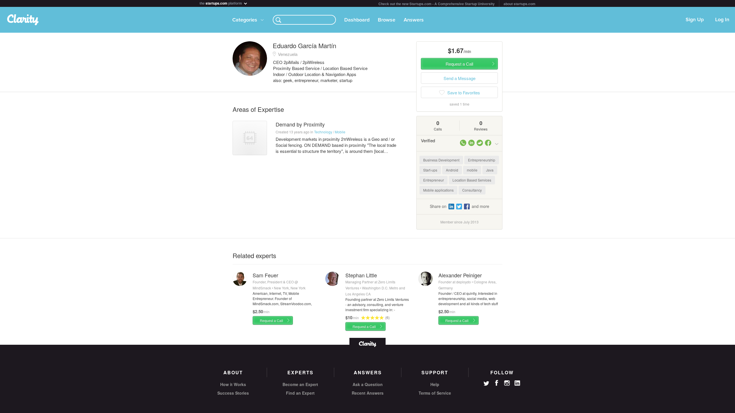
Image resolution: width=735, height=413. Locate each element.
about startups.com (519, 3)
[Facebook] (497, 383)
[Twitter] (486, 384)
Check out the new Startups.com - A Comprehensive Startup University (436, 3)
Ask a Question (368, 384)
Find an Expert (300, 393)
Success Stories (233, 393)
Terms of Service (435, 393)
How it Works (233, 384)
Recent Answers (368, 393)
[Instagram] (507, 383)
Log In (722, 19)
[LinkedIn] (517, 383)
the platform (221, 3)
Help (434, 384)
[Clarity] (367, 343)
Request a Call (271, 320)
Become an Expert (300, 384)
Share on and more (459, 206)
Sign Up (695, 19)
